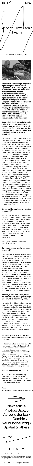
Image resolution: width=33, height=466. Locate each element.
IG (14, 449)
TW (22, 449)
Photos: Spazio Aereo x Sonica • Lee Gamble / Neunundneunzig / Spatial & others (16, 416)
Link (3, 390)
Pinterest (28, 390)
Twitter (15, 390)
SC (17, 449)
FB (10, 449)
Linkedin (21, 390)
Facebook (8, 390)
